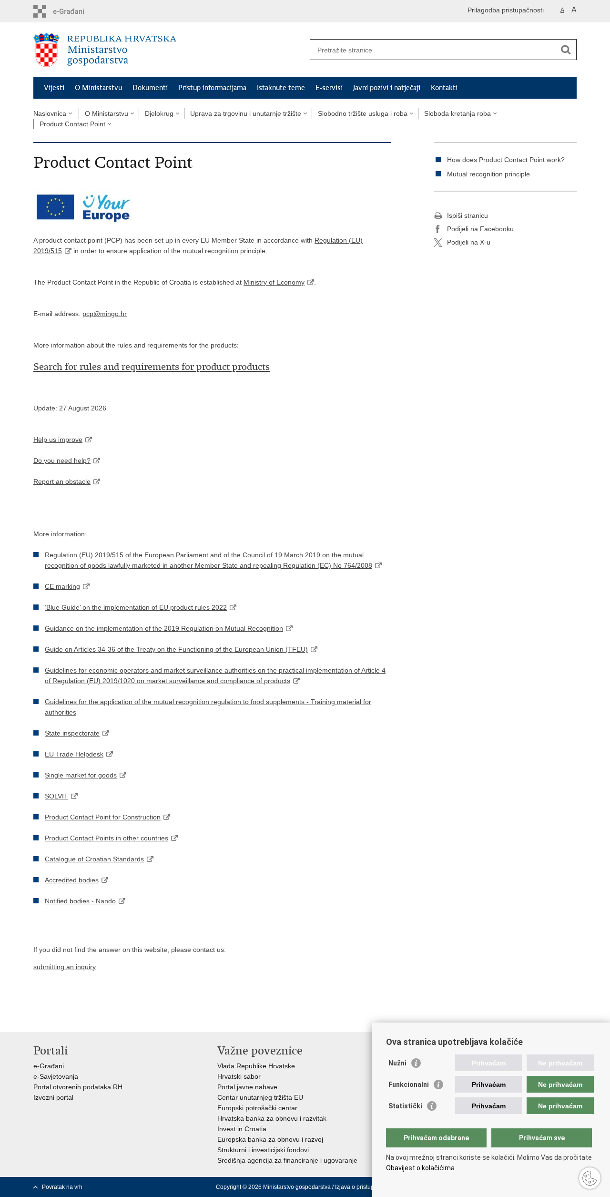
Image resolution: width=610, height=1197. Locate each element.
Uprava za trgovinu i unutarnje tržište (245, 113)
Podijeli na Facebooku (480, 229)
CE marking (62, 586)
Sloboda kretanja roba (457, 113)
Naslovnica (49, 113)
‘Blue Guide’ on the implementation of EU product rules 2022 (136, 607)
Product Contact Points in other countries (106, 838)
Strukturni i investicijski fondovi (263, 1150)
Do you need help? (62, 460)
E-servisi (329, 87)
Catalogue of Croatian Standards (94, 859)
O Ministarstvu (98, 87)
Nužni (397, 1063)
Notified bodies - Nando (80, 901)
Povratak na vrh (62, 1187)
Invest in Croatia (241, 1129)
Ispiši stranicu (467, 215)
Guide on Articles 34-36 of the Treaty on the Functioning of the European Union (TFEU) (176, 649)
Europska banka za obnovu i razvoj (270, 1139)
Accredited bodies (72, 880)
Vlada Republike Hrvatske (256, 1066)
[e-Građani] (74, 11)
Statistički (405, 1106)
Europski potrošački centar (257, 1108)
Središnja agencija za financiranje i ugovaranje (287, 1160)
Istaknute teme (281, 87)
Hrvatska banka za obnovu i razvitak (271, 1118)
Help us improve (57, 439)
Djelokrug (159, 113)
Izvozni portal (53, 1097)
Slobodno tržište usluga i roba (362, 113)
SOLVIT (56, 796)
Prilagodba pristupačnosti (506, 10)
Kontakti (444, 87)
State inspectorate (72, 733)
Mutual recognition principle (488, 174)
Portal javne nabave (247, 1087)
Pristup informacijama (212, 87)
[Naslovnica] (169, 50)
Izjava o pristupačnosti (364, 1187)
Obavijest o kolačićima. (421, 1168)
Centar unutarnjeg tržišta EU (260, 1097)
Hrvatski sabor (239, 1076)
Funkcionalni (408, 1084)
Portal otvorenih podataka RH (77, 1087)
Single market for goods (81, 775)
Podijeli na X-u (468, 242)
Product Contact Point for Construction (103, 817)
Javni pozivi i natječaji (386, 87)
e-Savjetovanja (55, 1076)
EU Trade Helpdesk (74, 754)
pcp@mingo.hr (104, 313)
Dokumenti (150, 87)
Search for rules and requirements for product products (151, 367)
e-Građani (48, 1066)
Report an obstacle (62, 481)
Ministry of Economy (274, 282)
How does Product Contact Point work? (506, 160)
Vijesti (54, 87)
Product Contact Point (72, 124)
